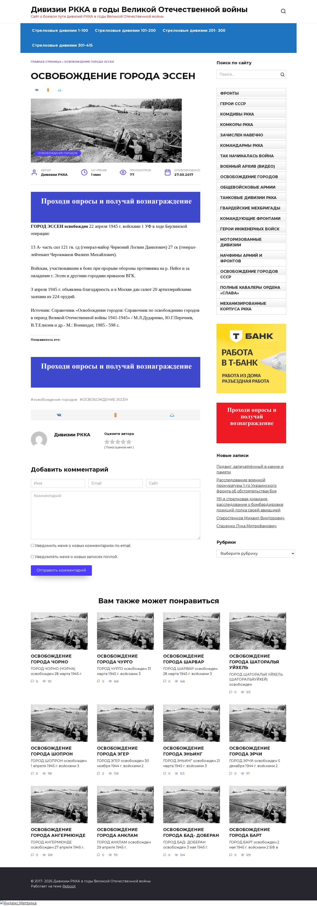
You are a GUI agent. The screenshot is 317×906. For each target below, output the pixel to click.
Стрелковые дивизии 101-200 (125, 30)
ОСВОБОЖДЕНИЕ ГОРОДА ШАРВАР (183, 659)
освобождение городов (55, 400)
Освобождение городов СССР (249, 274)
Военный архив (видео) (247, 166)
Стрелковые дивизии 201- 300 (194, 30)
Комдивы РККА (237, 114)
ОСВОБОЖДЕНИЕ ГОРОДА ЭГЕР (117, 751)
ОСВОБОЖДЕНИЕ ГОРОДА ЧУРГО (117, 659)
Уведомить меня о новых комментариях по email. (83, 545)
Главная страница (46, 61)
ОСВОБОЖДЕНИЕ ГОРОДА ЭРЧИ (249, 751)
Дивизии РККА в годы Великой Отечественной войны (139, 9)
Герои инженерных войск (249, 229)
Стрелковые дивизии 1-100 (60, 30)
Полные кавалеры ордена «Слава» (250, 290)
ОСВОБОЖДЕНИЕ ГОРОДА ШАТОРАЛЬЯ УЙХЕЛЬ (254, 662)
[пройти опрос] (115, 219)
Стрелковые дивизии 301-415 (62, 45)
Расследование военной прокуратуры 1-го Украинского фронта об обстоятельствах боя (247, 485)
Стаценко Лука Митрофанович (247, 526)
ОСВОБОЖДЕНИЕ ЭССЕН (105, 400)
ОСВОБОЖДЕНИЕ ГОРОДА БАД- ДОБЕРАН (191, 832)
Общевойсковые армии (247, 187)
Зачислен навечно (241, 135)
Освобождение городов (58, 153)
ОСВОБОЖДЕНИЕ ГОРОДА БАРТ (249, 832)
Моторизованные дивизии (241, 242)
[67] (115, 384)
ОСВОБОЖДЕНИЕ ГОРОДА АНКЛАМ (117, 832)
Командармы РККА (241, 145)
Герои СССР (233, 104)
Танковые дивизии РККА (248, 198)
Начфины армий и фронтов (241, 258)
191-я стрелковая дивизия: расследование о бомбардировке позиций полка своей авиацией (250, 504)
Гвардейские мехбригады (250, 208)
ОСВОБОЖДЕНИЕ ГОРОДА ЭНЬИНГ (183, 751)
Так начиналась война (247, 156)
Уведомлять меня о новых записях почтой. (76, 557)
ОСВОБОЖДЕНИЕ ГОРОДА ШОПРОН (52, 751)
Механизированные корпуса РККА (243, 306)
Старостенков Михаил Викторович (251, 518)
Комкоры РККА (236, 124)
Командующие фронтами (250, 218)
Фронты (229, 93)
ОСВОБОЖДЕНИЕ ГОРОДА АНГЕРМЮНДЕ (58, 832)
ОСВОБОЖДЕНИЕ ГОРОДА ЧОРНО (51, 659)
